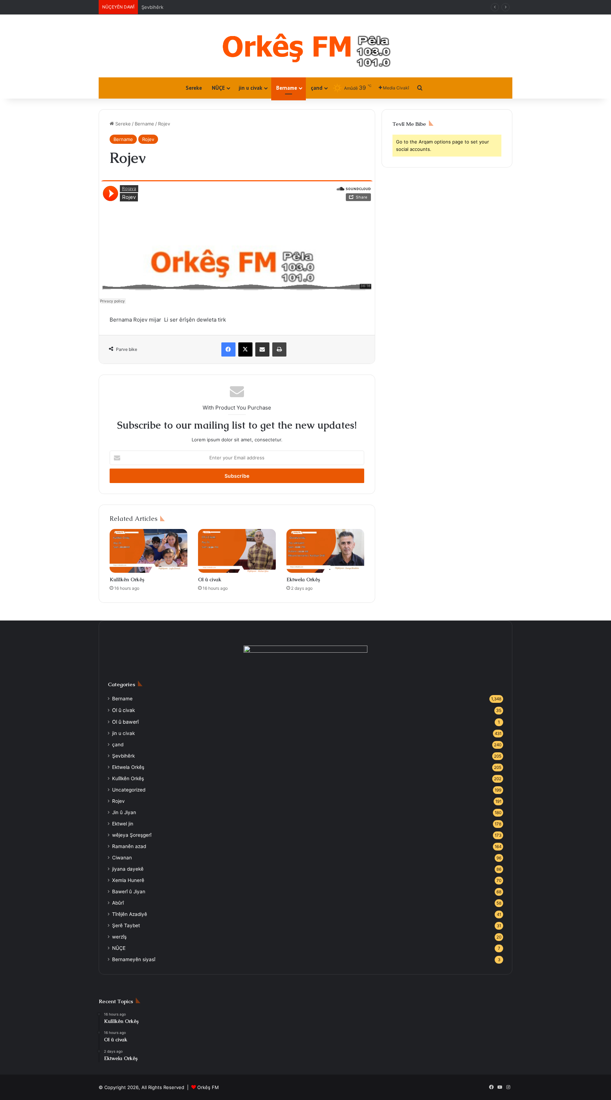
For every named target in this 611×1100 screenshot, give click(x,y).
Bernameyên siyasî (133, 959)
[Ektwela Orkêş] (325, 551)
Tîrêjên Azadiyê (129, 914)
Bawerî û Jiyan (128, 891)
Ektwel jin (122, 824)
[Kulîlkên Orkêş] (148, 551)
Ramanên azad (129, 846)
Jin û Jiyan (153, 7)
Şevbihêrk (123, 756)
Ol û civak (209, 579)
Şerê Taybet (126, 925)
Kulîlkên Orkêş (127, 579)
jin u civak (250, 87)
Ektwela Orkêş (303, 579)
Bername (286, 87)
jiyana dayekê (128, 869)
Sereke (194, 87)
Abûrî (118, 903)
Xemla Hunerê (128, 880)
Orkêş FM (208, 1087)
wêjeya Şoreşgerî (131, 835)
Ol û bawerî (125, 722)
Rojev (148, 139)
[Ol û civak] (237, 551)
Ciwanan (122, 857)
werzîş (119, 937)
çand (316, 87)
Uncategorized (128, 790)
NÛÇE (218, 87)
